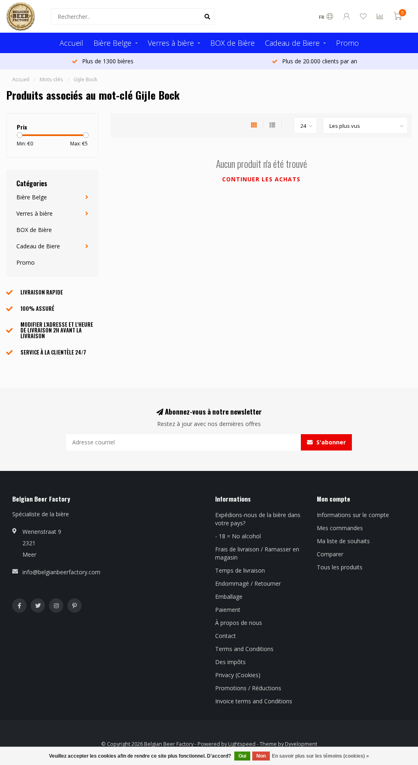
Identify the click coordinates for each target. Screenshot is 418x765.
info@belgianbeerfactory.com (61, 572)
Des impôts (230, 662)
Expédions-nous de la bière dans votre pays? (257, 519)
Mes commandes (340, 528)
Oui (242, 756)
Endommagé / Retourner (248, 583)
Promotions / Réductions (248, 688)
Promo (347, 43)
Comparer (330, 554)
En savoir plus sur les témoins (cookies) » (320, 756)
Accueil (71, 43)
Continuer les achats (261, 179)
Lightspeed (242, 743)
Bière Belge (112, 43)
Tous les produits (339, 567)
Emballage (228, 596)
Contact (225, 636)
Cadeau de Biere (292, 43)
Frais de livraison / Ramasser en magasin (257, 553)
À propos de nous (238, 623)
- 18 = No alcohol (238, 536)
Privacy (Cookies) (237, 675)
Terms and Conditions (244, 649)
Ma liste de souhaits (343, 541)
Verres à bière (171, 43)
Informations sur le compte (353, 515)
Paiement (227, 609)
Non (261, 756)
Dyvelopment (301, 743)
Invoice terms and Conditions (253, 701)
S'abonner (330, 442)
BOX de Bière (232, 43)
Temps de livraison (240, 570)
